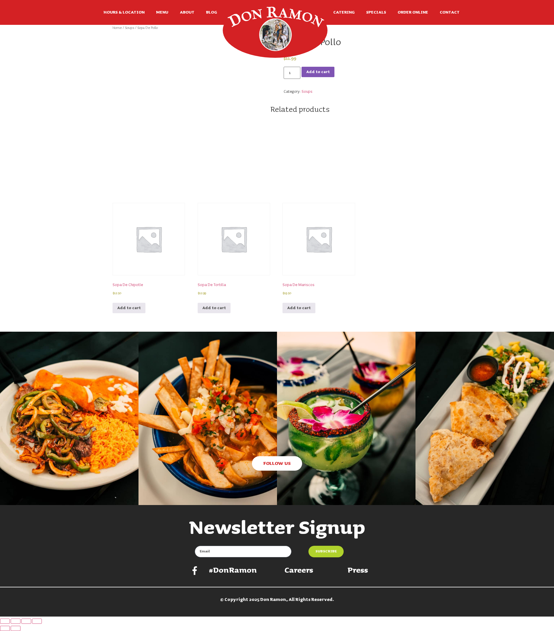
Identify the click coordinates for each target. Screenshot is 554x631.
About (187, 12)
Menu (162, 12)
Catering (344, 12)
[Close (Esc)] (37, 621)
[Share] (26, 621)
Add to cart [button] (129, 308)
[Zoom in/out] (5, 621)
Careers (299, 570)
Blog (211, 12)
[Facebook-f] (194, 570)
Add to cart (318, 72)
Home (117, 28)
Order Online (413, 12)
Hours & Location (124, 12)
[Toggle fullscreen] (15, 621)
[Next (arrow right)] (15, 628)
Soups (129, 28)
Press (357, 570)
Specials (376, 12)
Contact (450, 12)
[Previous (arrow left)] (5, 628)
